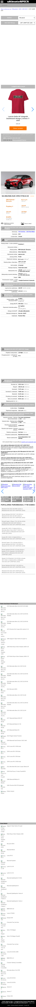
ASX (20, 9)
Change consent (32, 1002)
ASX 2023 (24, 9)
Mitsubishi (15, 9)
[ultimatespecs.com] (18, 1)
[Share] (34, 5)
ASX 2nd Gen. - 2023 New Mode (26, 231)
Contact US (26, 1005)
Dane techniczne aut (6, 9)
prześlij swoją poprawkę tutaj (28, 442)
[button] (33, 109)
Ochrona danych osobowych (17, 1005)
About (9, 1005)
